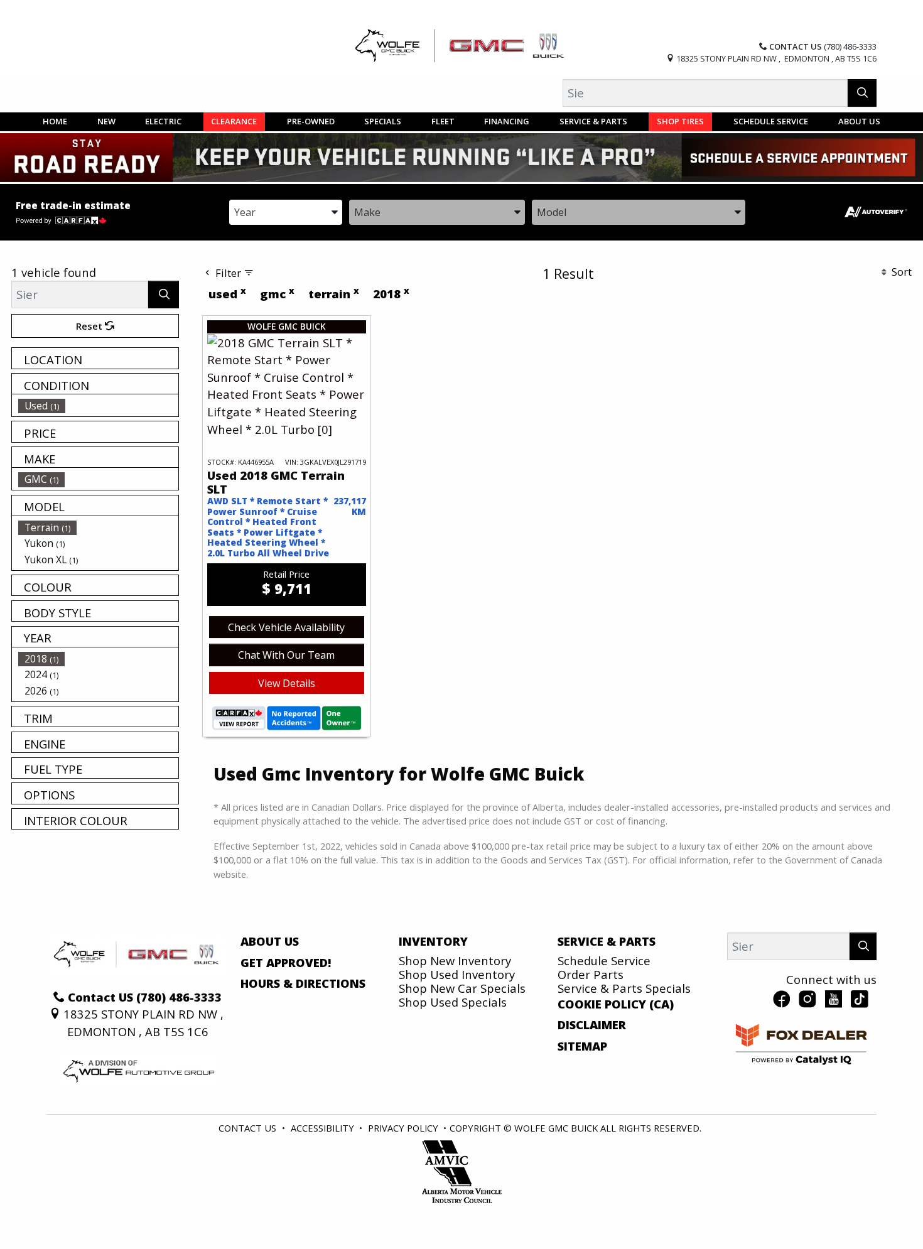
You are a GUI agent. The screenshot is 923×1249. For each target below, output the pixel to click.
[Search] (862, 92)
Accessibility (322, 1128)
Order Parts (590, 974)
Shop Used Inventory (457, 974)
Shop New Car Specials (462, 988)
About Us (269, 941)
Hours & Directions (302, 983)
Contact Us (247, 1128)
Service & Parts (607, 941)
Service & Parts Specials (624, 988)
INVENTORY (433, 941)
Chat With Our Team (286, 655)
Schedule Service (604, 960)
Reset (90, 326)
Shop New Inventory (455, 960)
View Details (286, 683)
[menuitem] (98, 405)
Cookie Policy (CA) (616, 1004)
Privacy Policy (403, 1128)
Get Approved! (286, 962)
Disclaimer (592, 1025)
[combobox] (285, 211)
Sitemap (582, 1046)
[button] (55, 121)
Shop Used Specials (453, 1002)
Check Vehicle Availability (286, 627)
